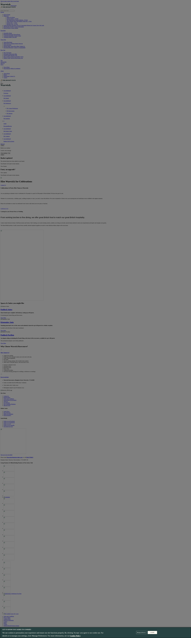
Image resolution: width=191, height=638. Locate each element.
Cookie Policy (75, 636)
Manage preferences (141, 632)
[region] (95, 632)
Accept (152, 632)
